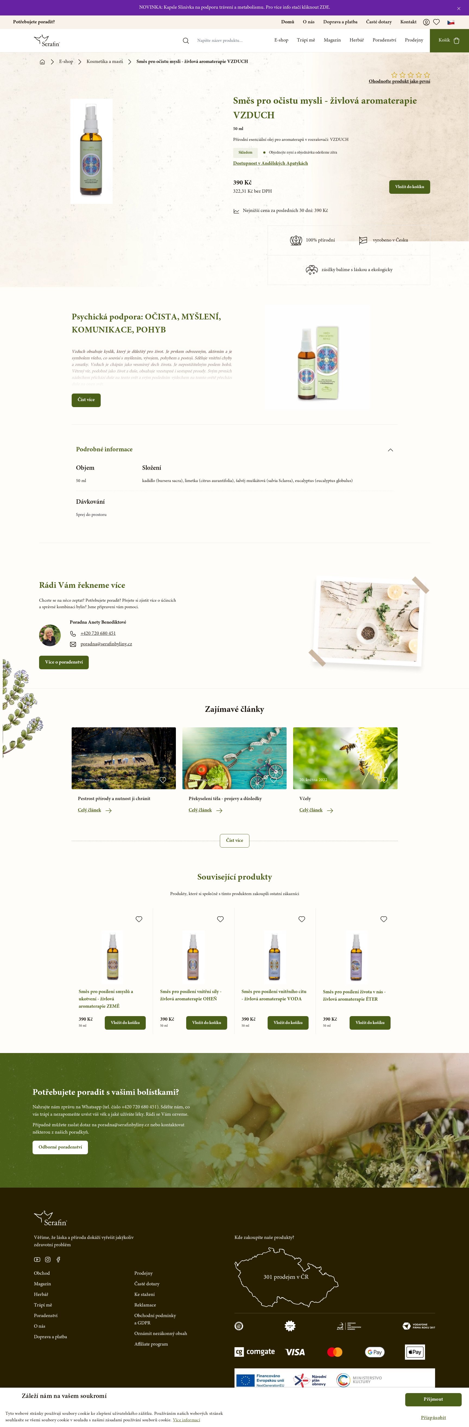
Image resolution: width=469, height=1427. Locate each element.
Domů (287, 22)
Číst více (86, 400)
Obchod (42, 1273)
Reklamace (145, 1305)
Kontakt (408, 22)
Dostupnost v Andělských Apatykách (270, 163)
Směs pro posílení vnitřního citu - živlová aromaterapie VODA (274, 996)
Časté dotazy (379, 22)
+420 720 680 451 (98, 633)
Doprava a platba (340, 22)
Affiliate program (151, 1344)
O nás (309, 22)
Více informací (186, 1420)
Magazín (332, 40)
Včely (305, 799)
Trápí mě (306, 40)
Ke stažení (144, 1294)
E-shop (281, 40)
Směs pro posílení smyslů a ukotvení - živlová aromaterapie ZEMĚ (106, 999)
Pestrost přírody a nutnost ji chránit (114, 799)
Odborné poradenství (60, 1147)
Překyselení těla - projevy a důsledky (225, 799)
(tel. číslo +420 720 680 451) (131, 1107)
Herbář (357, 40)
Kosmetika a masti (105, 61)
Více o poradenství (64, 662)
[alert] (234, 1407)
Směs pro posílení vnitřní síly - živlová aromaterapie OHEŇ (190, 996)
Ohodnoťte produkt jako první (399, 81)
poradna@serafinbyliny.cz (106, 644)
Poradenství (384, 40)
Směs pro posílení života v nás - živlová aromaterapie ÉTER (354, 996)
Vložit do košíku (409, 187)
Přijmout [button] (433, 1399)
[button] (433, 1418)
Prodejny (414, 40)
